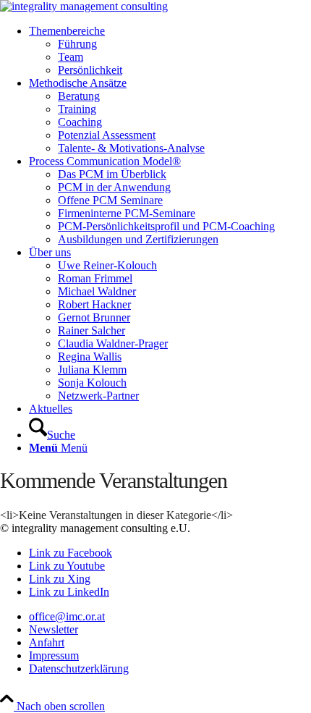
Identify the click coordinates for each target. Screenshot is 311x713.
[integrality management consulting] (84, 6)
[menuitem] (170, 51)
